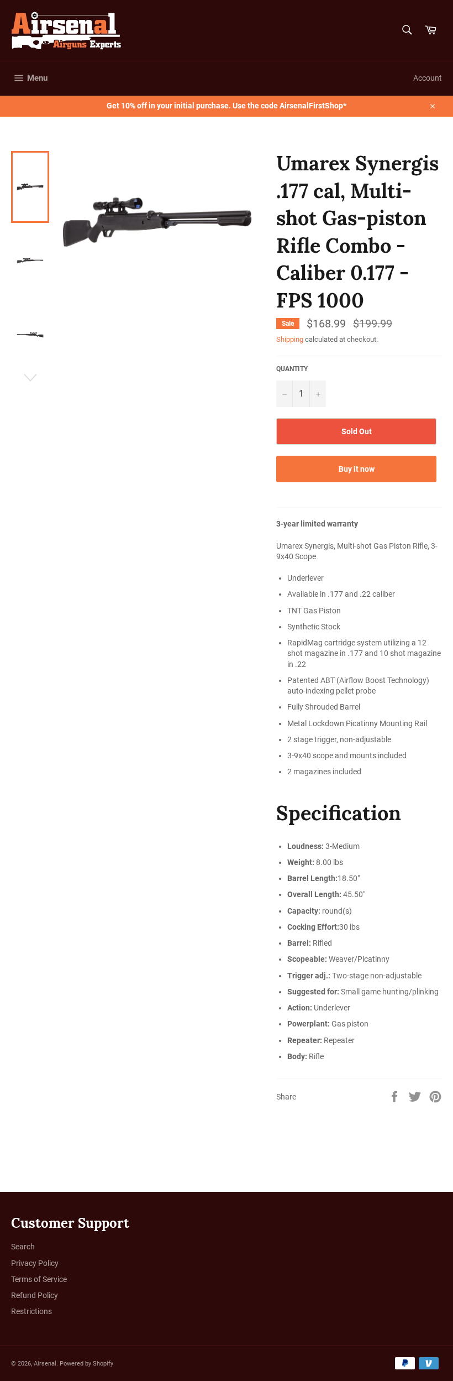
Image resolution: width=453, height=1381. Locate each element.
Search (23, 1246)
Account (427, 78)
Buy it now (357, 469)
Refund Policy (34, 1295)
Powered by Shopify (86, 1363)
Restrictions (31, 1311)
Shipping (289, 339)
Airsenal (45, 1363)
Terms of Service (39, 1279)
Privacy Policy (35, 1263)
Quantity (292, 369)
